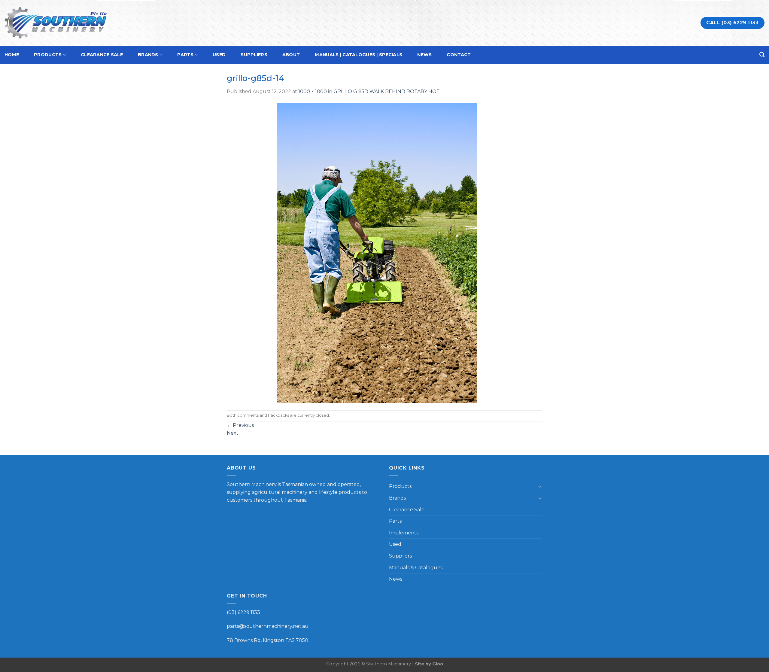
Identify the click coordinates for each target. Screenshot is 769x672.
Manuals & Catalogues (415, 567)
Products (48, 54)
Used (219, 54)
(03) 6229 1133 (243, 612)
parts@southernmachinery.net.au (268, 626)
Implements (403, 533)
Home (12, 54)
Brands (148, 54)
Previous (240, 425)
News (424, 54)
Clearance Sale (102, 54)
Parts (185, 54)
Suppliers (254, 54)
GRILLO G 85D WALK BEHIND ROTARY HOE (386, 91)
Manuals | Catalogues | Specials (358, 54)
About (291, 54)
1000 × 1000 (312, 91)
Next (236, 433)
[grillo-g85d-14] (377, 252)
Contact (459, 54)
